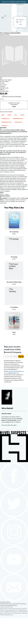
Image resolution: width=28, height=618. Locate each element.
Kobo (15, 115)
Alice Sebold (8, 80)
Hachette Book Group (6, 604)
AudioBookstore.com (6, 122)
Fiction (2, 194)
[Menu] (3, 17)
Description (3, 127)
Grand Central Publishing (19, 604)
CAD (20, 24)
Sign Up (21, 356)
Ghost (7, 194)
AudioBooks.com (5, 118)
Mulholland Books (12, 605)
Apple (2, 115)
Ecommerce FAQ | (4, 608)
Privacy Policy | (18, 608)
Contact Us (24, 608)
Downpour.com (18, 122)
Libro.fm (22, 115)
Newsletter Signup (5, 602)
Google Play (4, 125)
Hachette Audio (4, 88)
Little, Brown (3, 605)
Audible (9, 115)
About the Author (5, 196)
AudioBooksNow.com (18, 118)
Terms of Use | (11, 608)
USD (20, 22)
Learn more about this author (9, 425)
